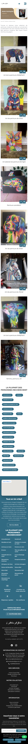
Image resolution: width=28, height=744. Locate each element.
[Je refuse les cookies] (26, 738)
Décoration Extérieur (4, 574)
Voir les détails (14, 525)
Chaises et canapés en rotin (10, 404)
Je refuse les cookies (20, 739)
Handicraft (18, 539)
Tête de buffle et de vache (20, 550)
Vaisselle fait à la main (9, 423)
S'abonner (21, 730)
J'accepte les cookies (8, 739)
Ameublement (7, 395)
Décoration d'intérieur (14, 689)
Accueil (2, 21)
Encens (19, 413)
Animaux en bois (7, 409)
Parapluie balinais (8, 437)
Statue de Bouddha (7, 567)
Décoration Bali (18, 455)
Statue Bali (21, 451)
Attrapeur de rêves (8, 441)
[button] (24, 736)
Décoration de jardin (8, 465)
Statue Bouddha (7, 451)
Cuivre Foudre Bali (8, 427)
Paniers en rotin (7, 413)
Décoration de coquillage (10, 469)
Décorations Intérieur (9, 432)
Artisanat (19, 395)
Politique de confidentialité (14, 741)
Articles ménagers (8, 446)
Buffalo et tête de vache (9, 418)
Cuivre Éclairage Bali (19, 555)
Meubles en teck (7, 399)
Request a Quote (20, 71)
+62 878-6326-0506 (15, 614)
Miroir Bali (6, 455)
